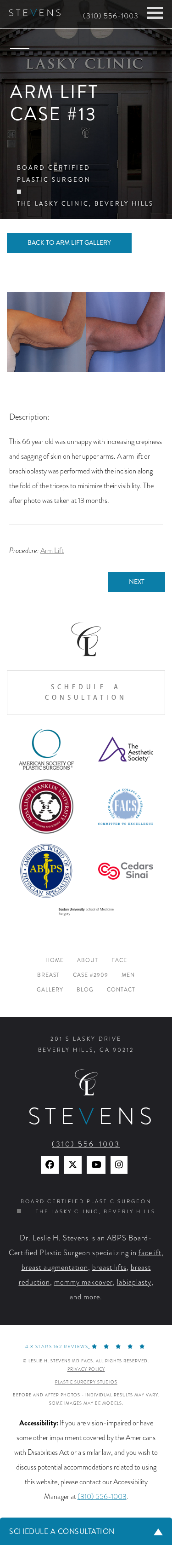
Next (136, 581)
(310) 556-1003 (111, 16)
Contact (121, 990)
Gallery (50, 990)
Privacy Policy (86, 1369)
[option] (86, 332)
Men (128, 975)
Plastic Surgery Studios (86, 1382)
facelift (150, 1253)
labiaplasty (134, 1282)
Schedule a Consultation (86, 692)
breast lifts (109, 1268)
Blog (85, 990)
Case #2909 (90, 975)
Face (119, 960)
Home (54, 960)
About (87, 960)
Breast (48, 975)
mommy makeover (83, 1282)
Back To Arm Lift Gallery (69, 242)
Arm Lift (52, 551)
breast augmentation (55, 1268)
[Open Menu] (155, 13)
